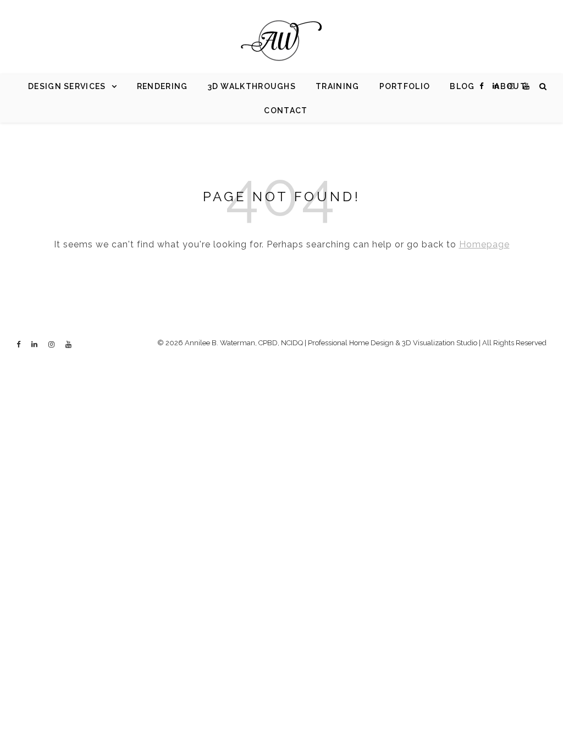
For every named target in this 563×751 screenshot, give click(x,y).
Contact (285, 110)
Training (337, 86)
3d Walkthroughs (252, 86)
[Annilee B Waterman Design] (281, 41)
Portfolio (404, 86)
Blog (462, 86)
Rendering (162, 86)
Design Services (67, 86)
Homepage (484, 244)
